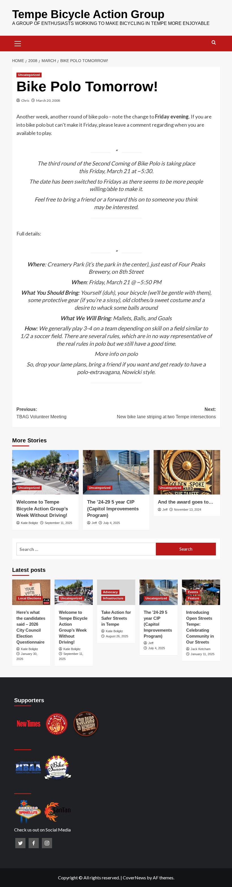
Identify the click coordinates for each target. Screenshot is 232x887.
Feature (193, 598)
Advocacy (110, 592)
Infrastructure (113, 598)
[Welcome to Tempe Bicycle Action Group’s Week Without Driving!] (45, 472)
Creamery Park (65, 264)
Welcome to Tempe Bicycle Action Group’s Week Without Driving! (42, 508)
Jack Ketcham (200, 649)
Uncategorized (29, 75)
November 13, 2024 (187, 509)
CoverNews (134, 877)
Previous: (41, 413)
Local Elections (29, 598)
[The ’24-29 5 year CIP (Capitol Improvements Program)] (116, 472)
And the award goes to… (185, 502)
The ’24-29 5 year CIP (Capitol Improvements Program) (113, 508)
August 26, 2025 (117, 636)
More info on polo (116, 353)
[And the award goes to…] (187, 472)
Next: (166, 413)
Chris (25, 100)
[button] (17, 43)
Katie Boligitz (29, 523)
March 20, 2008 (48, 100)
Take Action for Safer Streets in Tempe (116, 618)
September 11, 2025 (58, 523)
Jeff (94, 523)
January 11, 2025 (202, 654)
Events (193, 592)
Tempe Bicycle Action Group (88, 14)
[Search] (213, 43)
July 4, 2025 (111, 523)
